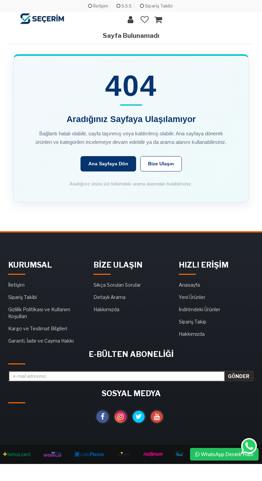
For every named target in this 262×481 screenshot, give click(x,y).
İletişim (100, 6)
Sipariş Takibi (158, 6)
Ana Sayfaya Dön (108, 163)
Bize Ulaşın (161, 163)
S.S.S (126, 6)
